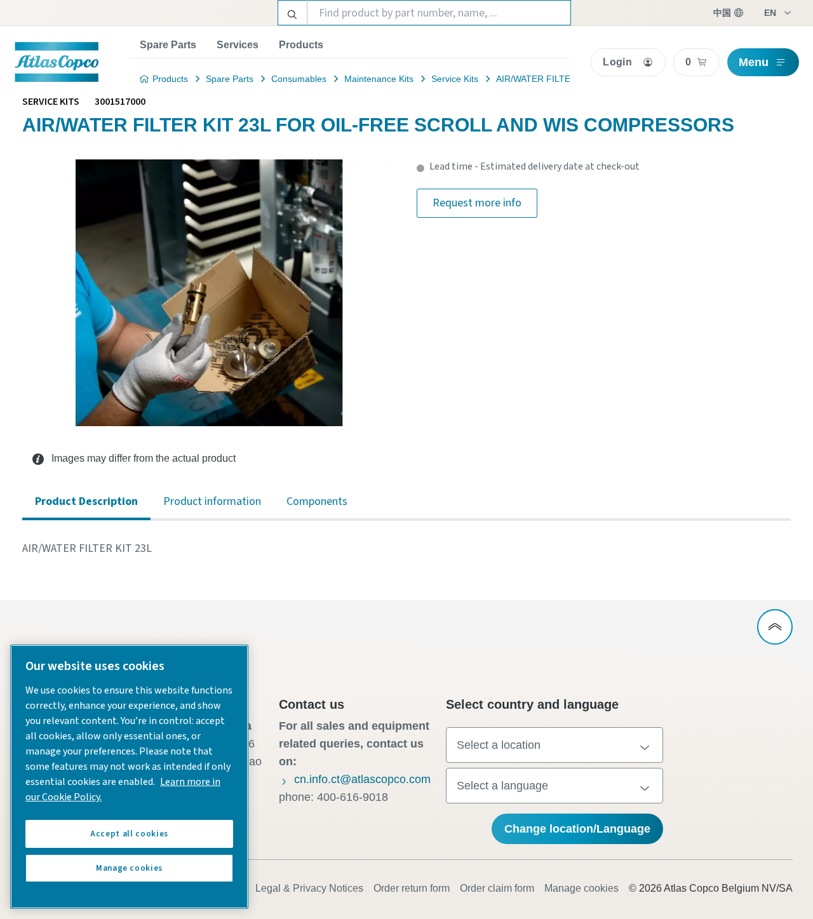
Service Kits (454, 79)
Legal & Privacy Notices (309, 888)
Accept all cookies (129, 834)
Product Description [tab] (86, 501)
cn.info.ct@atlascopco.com (362, 779)
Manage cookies (581, 888)
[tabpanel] (406, 548)
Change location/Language (577, 828)
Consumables (298, 79)
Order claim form (497, 888)
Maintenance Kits (378, 79)
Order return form (411, 888)
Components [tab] (316, 501)
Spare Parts (168, 44)
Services (238, 44)
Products (301, 44)
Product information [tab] (212, 501)
